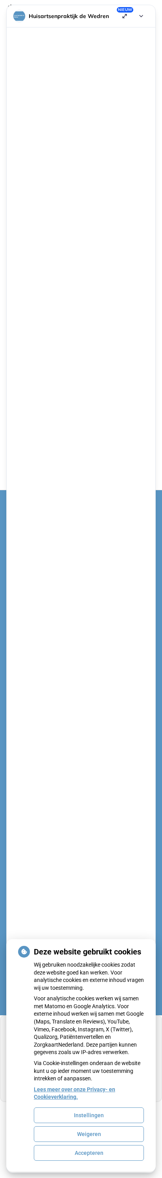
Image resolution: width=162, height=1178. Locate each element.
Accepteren (89, 1153)
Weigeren (89, 1134)
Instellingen (89, 1115)
